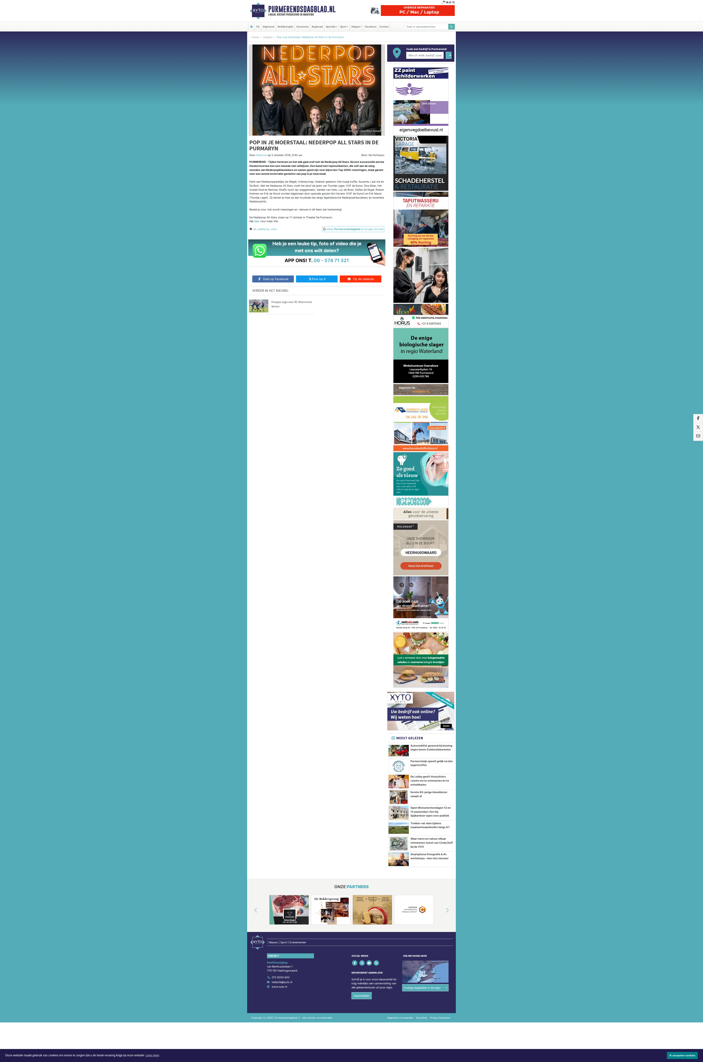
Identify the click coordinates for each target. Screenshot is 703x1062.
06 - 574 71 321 (331, 260)
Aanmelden (361, 996)
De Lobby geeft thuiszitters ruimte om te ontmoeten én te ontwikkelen (429, 780)
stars (274, 229)
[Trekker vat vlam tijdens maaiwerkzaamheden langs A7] (398, 828)
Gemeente (302, 26)
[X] (362, 963)
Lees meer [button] (152, 1055)
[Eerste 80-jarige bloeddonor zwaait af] (398, 797)
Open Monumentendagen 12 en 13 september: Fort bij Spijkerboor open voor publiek (430, 811)
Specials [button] (330, 26)
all (254, 229)
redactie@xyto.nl (282, 982)
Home (255, 37)
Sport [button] (343, 26)
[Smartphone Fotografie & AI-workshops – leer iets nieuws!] (398, 859)
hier (256, 221)
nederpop (263, 229)
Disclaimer (421, 1017)
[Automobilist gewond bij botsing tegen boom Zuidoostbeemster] (398, 751)
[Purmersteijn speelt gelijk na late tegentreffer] (398, 766)
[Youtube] (369, 963)
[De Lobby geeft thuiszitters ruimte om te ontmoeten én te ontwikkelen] (398, 782)
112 (258, 26)
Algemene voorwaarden (400, 1017)
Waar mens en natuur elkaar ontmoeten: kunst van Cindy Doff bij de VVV (431, 842)
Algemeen (269, 26)
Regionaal (317, 26)
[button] (251, 910)
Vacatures (370, 26)
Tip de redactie (363, 279)
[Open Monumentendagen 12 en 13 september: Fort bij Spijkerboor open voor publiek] (398, 813)
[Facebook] (355, 963)
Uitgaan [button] (355, 26)
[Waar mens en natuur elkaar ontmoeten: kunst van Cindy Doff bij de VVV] (398, 844)
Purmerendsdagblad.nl (302, 9)
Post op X (319, 279)
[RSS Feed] (376, 963)
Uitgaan (268, 37)
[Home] (251, 26)
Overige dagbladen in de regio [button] (422, 987)
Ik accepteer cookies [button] (682, 1055)
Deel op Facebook (276, 279)
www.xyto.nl (279, 986)
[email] (698, 436)
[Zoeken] (451, 26)
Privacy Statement (440, 1017)
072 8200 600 (280, 977)
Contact (384, 26)
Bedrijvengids (285, 26)
